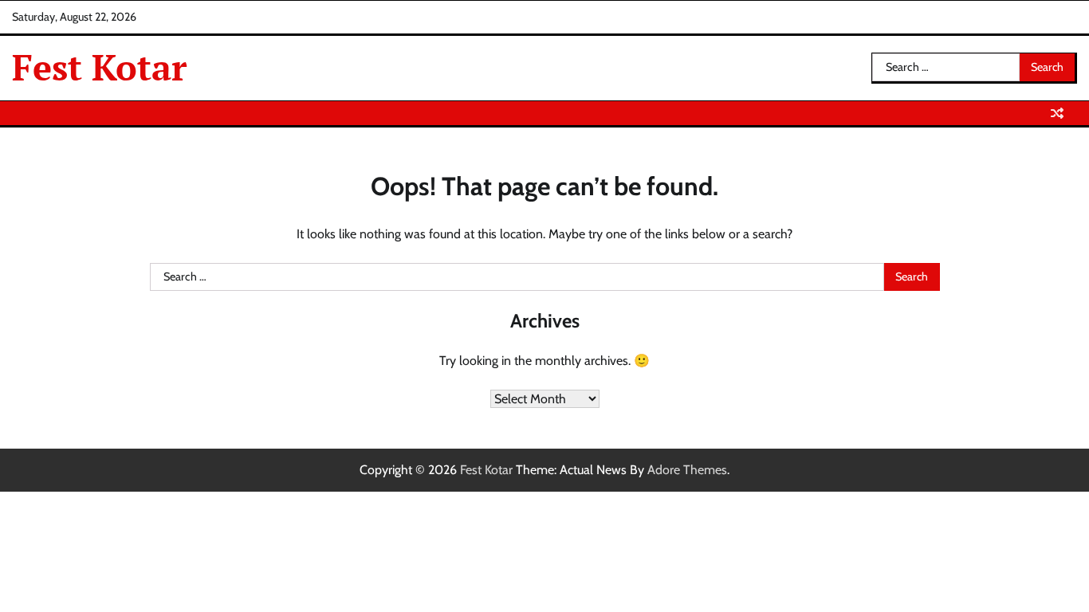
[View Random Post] (1057, 113)
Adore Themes (687, 469)
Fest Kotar (99, 67)
